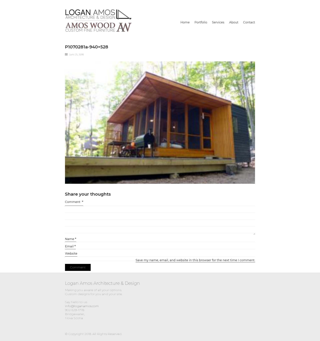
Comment (74, 202)
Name (70, 239)
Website (71, 253)
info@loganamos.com (82, 306)
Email (70, 246)
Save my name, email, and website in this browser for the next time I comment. (195, 260)
